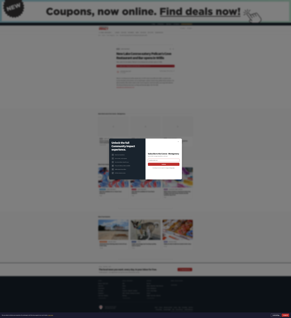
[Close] (178, 141)
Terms (167, 167)
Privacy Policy (172, 167)
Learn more (50, 315)
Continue (164, 164)
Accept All (285, 315)
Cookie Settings (276, 315)
